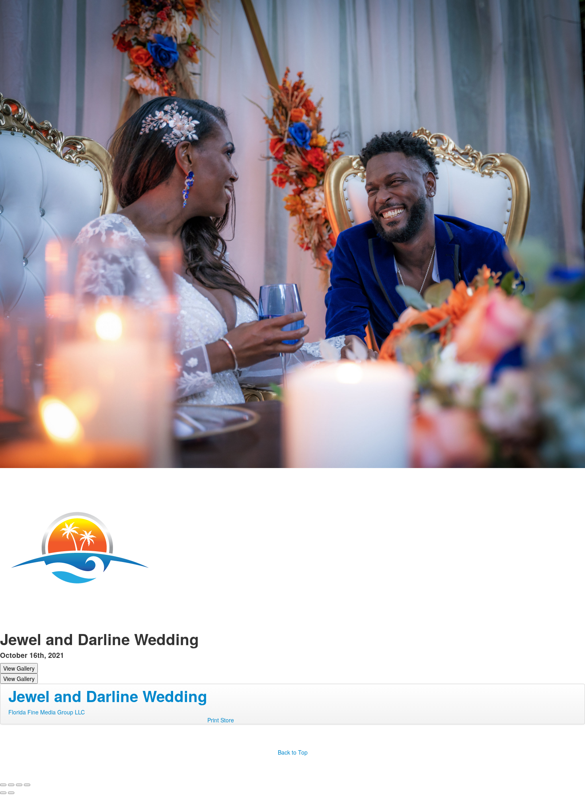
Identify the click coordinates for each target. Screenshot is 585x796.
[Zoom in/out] (27, 785)
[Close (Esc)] (3, 785)
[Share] (11, 785)
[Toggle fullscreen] (19, 785)
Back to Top (293, 752)
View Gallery (19, 668)
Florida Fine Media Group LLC (46, 712)
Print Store (220, 720)
